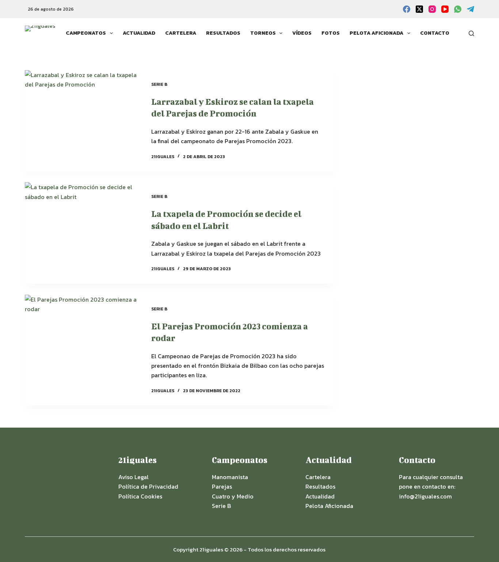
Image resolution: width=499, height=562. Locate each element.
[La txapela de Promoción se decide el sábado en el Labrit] (82, 232)
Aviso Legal (133, 477)
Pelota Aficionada (376, 33)
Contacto (434, 33)
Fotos (330, 33)
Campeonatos (86, 33)
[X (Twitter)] (419, 9)
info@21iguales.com (425, 496)
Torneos (263, 33)
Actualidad (139, 33)
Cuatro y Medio (233, 496)
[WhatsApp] (457, 9)
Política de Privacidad (148, 486)
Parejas (222, 486)
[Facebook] (406, 9)
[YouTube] (445, 9)
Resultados (223, 33)
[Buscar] (471, 33)
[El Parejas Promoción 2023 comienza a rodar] (82, 350)
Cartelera (180, 33)
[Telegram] (470, 9)
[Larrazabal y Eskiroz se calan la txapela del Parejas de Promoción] (82, 120)
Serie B (159, 84)
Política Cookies (140, 496)
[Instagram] (432, 9)
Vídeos (302, 33)
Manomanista (230, 477)
